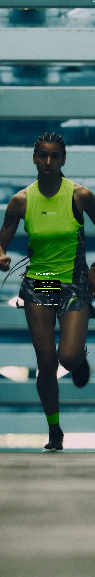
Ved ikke (48, 295)
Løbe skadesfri (47, 291)
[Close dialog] (93, 2)
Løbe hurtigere (47, 282)
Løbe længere (47, 286)
